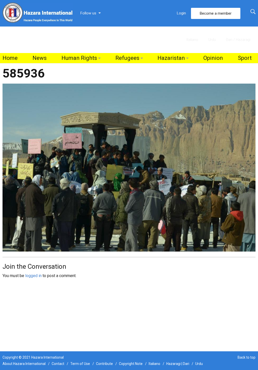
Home (10, 58)
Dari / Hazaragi (238, 39)
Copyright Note (131, 364)
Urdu (212, 39)
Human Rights (79, 58)
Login (181, 13)
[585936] (129, 167)
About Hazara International (24, 364)
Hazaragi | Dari (177, 364)
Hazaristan (171, 58)
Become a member (216, 13)
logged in (33, 275)
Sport (245, 58)
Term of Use (80, 364)
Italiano (192, 39)
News (40, 58)
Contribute (104, 364)
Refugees (127, 58)
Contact (58, 364)
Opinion (213, 58)
